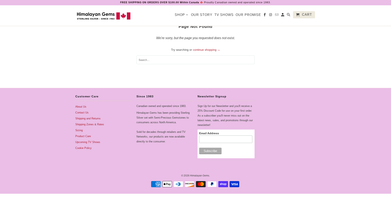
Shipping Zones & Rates (89, 124)
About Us (80, 106)
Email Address (209, 133)
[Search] (289, 15)
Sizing (79, 130)
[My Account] (283, 15)
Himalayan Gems (199, 175)
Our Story (201, 14)
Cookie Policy (83, 148)
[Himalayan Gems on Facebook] (265, 15)
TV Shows (224, 14)
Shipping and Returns (88, 118)
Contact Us (82, 112)
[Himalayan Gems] (103, 15)
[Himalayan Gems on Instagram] (271, 15)
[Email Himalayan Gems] (277, 15)
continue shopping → (206, 49)
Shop (181, 14)
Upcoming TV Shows (87, 142)
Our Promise (248, 14)
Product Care (83, 136)
